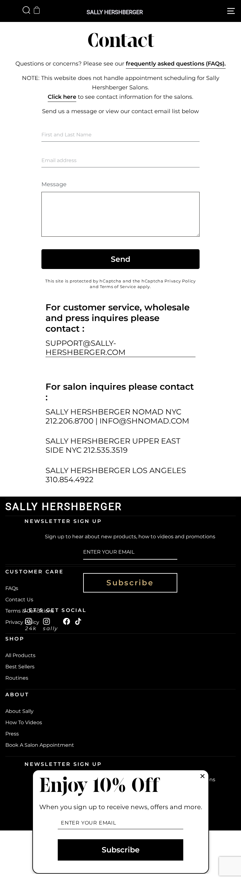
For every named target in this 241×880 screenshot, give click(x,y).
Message (54, 184)
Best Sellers (20, 667)
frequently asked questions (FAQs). (176, 63)
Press (12, 734)
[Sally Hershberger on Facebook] (66, 621)
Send (120, 259)
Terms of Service (118, 286)
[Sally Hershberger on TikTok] (78, 621)
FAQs (11, 588)
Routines (16, 678)
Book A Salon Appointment (39, 745)
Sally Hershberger (115, 12)
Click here (62, 96)
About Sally (19, 711)
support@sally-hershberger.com (86, 348)
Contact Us (19, 600)
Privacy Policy (179, 281)
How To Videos (23, 722)
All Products (20, 655)
